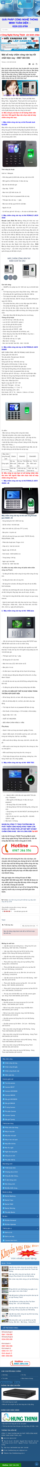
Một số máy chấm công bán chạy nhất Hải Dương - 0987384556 (18, 1014)
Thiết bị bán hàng (8, 1123)
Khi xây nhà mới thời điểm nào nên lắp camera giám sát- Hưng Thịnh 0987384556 (19, 995)
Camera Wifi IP (9, 1087)
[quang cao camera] (20, 1252)
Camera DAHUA (10, 1095)
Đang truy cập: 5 (6, 1382)
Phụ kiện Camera (10, 1111)
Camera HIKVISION (11, 1091)
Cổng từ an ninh (10, 1156)
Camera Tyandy (10, 1115)
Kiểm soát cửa (9, 1075)
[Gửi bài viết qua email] (30, 64)
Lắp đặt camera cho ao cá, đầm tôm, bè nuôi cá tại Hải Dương (18, 973)
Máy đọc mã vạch (10, 1135)
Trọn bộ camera (10, 1083)
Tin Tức (24, 1375)
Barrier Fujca (9, 1200)
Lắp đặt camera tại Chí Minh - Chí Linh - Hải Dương (19, 1024)
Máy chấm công (7, 1059)
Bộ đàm (5, 1216)
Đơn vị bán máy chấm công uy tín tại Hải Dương (23, 1279)
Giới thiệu (5, 1375)
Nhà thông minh (7, 1164)
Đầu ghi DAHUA (10, 1103)
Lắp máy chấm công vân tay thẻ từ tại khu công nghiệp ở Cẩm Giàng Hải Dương (17, 952)
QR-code (16, 1382)
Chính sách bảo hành (10, 1410)
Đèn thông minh (10, 1184)
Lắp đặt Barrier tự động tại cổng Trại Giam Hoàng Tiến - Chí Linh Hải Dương (22, 1302)
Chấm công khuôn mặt (12, 1071)
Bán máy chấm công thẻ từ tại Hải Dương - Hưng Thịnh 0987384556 (19, 1035)
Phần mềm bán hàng (11, 1127)
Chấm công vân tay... (11, 1063)
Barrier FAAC (9, 1204)
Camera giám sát (8, 1079)
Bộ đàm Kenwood (10, 1220)
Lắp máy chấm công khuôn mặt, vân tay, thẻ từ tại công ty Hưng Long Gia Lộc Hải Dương (23, 1309)
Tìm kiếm (5, 1378)
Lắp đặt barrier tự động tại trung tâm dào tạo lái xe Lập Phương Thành (23, 1296)
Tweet (3, 920)
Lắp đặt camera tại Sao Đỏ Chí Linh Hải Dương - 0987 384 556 (19, 979)
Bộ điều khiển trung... (11, 1188)
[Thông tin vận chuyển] (20, 1394)
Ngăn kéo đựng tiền (11, 1152)
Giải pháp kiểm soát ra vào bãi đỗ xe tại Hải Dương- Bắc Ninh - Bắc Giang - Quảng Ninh (22, 1321)
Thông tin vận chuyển (10, 1385)
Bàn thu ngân (9, 1148)
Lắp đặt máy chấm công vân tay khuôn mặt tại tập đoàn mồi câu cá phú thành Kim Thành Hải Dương (23, 1269)
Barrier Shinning (10, 1208)
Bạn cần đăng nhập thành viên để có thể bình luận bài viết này (19, 932)
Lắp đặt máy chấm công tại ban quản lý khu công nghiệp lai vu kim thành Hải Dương (18, 957)
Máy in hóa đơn (10, 1131)
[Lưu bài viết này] (37, 64)
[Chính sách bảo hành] (20, 1417)
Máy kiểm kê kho (10, 1144)
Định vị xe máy (9, 1236)
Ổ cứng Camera (10, 1107)
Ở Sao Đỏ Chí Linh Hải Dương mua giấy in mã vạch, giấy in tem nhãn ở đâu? (23, 1290)
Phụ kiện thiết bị (10, 1160)
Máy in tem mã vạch (11, 1140)
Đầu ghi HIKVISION (11, 1099)
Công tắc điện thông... (12, 1176)
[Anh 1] (20, 44)
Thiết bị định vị (7, 1228)
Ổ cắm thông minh (11, 1180)
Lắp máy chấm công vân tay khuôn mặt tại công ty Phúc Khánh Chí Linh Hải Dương (22, 1275)
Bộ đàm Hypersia (10, 1224)
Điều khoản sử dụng (27, 1378)
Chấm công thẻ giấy (11, 1067)
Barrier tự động (7, 1192)
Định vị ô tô (8, 1232)
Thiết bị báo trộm (10, 1168)
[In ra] (33, 64)
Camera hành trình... (11, 1240)
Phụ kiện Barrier (10, 1212)
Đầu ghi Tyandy (10, 1119)
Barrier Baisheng (10, 1196)
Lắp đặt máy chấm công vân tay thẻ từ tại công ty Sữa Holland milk (23, 1315)
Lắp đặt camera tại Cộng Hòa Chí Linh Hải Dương (18, 1018)
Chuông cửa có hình (11, 1172)
